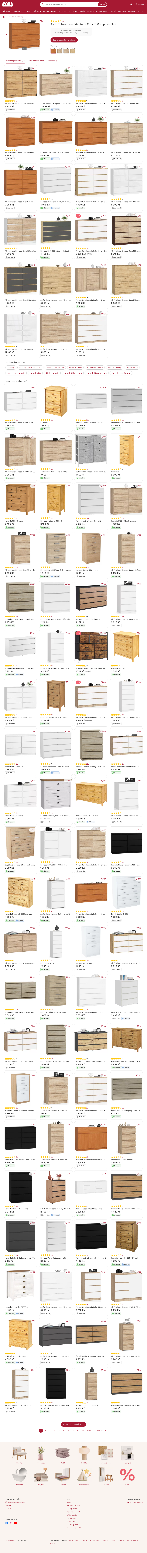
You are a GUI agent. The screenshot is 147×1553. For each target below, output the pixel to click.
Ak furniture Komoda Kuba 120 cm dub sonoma (95, 865)
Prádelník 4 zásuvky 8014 (15, 1356)
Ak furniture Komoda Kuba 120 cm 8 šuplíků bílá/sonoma (28, 251)
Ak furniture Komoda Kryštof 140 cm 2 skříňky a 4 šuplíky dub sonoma (104, 300)
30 (34, 68)
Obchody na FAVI (73, 1505)
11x (122, 715)
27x (52, 616)
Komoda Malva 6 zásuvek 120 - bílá (90, 423)
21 (34, 216)
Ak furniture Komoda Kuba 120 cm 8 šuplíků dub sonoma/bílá (101, 1111)
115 (105, 1026)
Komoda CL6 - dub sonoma (87, 1405)
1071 (104, 486)
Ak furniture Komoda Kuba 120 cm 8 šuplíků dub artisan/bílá (100, 202)
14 (140, 1026)
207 (139, 486)
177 (104, 1223)
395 (139, 830)
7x (122, 101)
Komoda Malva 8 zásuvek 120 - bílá (125, 423)
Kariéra (8, 1508)
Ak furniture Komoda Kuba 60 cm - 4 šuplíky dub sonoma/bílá (101, 1307)
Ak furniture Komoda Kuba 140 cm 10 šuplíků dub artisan (63, 300)
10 (83, 1431)
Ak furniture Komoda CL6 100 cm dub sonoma (23, 963)
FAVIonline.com (11, 1540)
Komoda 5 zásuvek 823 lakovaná (18, 914)
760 (68, 584)
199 (69, 167)
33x (17, 420)
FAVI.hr (99, 1540)
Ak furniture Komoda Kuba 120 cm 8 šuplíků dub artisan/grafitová (31, 300)
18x (52, 420)
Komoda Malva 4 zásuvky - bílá (88, 521)
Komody (20, 17)
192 (34, 830)
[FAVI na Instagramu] (11, 1523)
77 (34, 1026)
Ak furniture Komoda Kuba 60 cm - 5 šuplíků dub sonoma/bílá (30, 1405)
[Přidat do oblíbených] (69, 68)
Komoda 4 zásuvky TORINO (51, 521)
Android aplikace (136, 1502)
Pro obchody (71, 1518)
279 (33, 1124)
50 (69, 535)
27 (105, 314)
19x (17, 1157)
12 (69, 216)
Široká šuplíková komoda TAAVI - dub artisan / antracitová (99, 1356)
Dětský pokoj (84, 1484)
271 (140, 1075)
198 (33, 977)
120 (104, 977)
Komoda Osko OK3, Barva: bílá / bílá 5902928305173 (61, 619)
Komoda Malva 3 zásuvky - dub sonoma (21, 619)
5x (122, 665)
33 (69, 977)
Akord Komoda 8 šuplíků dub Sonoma (55, 104)
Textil (63, 1463)
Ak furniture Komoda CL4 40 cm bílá (55, 914)
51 (34, 486)
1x (16, 101)
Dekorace (41, 1463)
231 (34, 1174)
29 (140, 977)
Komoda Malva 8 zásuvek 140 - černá (20, 1160)
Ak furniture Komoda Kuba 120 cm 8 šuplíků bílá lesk (97, 104)
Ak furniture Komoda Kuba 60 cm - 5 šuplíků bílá (60, 668)
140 (104, 216)
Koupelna (19, 1484)
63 (140, 1174)
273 (33, 584)
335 (104, 584)
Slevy (127, 1484)
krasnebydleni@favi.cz (16, 1502)
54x (87, 420)
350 (33, 1223)
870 (139, 387)
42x (87, 518)
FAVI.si (52, 1543)
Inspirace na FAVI (73, 1512)
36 (69, 486)
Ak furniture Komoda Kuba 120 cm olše (21, 153)
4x (63, 21)
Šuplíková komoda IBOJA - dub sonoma (21, 865)
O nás (68, 1502)
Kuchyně (127, 1463)
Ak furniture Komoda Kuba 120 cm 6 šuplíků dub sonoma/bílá (101, 251)
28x (87, 960)
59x (123, 420)
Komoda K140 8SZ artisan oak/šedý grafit (57, 251)
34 (69, 314)
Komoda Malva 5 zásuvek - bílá (53, 1258)
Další (89, 1431)
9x (122, 813)
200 (104, 633)
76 (34, 1075)
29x (17, 469)
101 (105, 1174)
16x (123, 862)
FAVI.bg (129, 1540)
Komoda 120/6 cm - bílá (14, 767)
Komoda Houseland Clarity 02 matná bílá (56, 202)
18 (105, 167)
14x (123, 518)
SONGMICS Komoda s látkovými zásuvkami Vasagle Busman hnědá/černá (105, 668)
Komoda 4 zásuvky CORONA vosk (124, 1258)
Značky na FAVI (72, 1508)
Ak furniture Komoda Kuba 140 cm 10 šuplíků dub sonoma (63, 349)
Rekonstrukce (105, 1463)
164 (33, 731)
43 (140, 633)
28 (69, 1124)
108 (69, 1026)
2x (16, 248)
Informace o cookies (74, 1528)
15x (17, 1255)
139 (140, 682)
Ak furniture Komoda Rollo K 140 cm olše (92, 914)
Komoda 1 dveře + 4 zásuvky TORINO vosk (128, 1061)
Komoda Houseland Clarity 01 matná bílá (21, 668)
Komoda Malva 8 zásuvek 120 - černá (91, 1258)
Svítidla (84, 1463)
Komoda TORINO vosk (14, 521)
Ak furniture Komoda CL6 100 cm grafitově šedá (59, 1356)
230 (104, 731)
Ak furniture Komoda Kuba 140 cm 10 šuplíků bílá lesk (27, 349)
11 (69, 265)
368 (139, 731)
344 (139, 879)
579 (33, 387)
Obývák (41, 1484)
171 (140, 781)
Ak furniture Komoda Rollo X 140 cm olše (92, 153)
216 (34, 682)
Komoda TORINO (117, 668)
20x (123, 911)
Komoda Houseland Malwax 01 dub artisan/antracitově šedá (100, 619)
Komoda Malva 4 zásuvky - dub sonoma (92, 767)
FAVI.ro (85, 1540)
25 (105, 781)
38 (105, 1370)
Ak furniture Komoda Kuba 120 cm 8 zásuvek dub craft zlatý (29, 104)
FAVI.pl (78, 1540)
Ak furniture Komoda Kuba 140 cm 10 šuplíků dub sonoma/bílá (101, 349)
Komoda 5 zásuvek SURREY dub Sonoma (57, 1012)
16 (105, 68)
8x (16, 518)
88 (34, 535)
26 (105, 1272)
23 (69, 387)
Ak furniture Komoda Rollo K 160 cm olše (22, 202)
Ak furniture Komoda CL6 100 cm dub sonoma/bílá (25, 1061)
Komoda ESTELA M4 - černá (16, 1209)
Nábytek (19, 1463)
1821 (104, 387)
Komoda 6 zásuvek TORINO (87, 816)
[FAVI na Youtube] (15, 1523)
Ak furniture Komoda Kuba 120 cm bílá (91, 1012)
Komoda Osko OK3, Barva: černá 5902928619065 (24, 1258)
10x (87, 911)
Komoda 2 (44, 423)
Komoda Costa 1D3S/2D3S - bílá (89, 1209)
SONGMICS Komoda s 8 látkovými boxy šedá (94, 472)
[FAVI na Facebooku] (7, 1523)
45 (105, 265)
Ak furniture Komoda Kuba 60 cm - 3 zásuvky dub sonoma (64, 1111)
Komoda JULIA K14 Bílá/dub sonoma (19, 1111)
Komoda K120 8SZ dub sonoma (123, 521)
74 (69, 1075)
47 (69, 1321)
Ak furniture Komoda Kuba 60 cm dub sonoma (24, 570)
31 (34, 1370)
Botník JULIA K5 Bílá (119, 914)
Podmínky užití (72, 1525)
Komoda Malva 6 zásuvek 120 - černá (126, 865)
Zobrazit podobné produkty (64, 40)
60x (87, 567)
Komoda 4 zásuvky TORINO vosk (53, 717)
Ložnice (11, 17)
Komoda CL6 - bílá (47, 963)
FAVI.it (106, 1540)
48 (34, 928)
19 (105, 437)
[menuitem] (6, 11)
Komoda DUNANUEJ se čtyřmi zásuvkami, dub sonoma (62, 570)
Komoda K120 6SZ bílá (14, 816)
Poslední (100, 1431)
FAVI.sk (71, 1540)
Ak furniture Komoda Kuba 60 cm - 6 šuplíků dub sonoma (63, 1160)
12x (87, 862)
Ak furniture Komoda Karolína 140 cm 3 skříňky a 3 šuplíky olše (101, 1160)
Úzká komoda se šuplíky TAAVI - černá (56, 1405)
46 (140, 928)
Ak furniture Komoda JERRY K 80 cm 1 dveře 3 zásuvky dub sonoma (32, 472)
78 (140, 535)
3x (87, 150)
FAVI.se (113, 1540)
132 (140, 68)
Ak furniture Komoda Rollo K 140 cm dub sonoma (60, 472)
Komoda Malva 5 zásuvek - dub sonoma (56, 1061)
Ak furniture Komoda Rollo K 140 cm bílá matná (24, 423)
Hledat (102, 4)
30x (17, 616)
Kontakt (9, 1505)
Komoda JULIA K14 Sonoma (87, 570)
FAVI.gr (136, 1540)
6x (122, 1206)
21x (52, 469)
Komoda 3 (115, 472)
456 (68, 781)
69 (105, 830)
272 (69, 1223)
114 (69, 437)
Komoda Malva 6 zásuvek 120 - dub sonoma (23, 1012)
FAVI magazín (71, 1515)
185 (104, 1321)
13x (17, 567)
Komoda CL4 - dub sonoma (122, 1160)
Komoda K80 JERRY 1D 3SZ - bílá (53, 865)
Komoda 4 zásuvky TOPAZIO (16, 1307)
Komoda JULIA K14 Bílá (85, 963)
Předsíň (106, 1484)
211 (34, 781)
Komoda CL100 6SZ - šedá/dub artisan (91, 1061)
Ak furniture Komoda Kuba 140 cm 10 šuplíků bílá (60, 1307)
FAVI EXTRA (70, 1521)
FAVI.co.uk (121, 1540)
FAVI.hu (92, 1540)
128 (34, 633)
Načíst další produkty (72, 1424)
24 (140, 117)
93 (140, 584)
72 (34, 437)
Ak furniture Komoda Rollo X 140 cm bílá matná (24, 717)
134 (104, 535)
